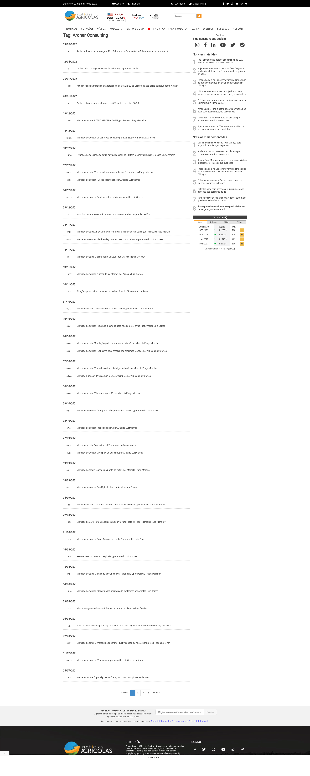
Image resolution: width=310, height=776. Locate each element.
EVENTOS (208, 28)
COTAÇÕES (87, 28)
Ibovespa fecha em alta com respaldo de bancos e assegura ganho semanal (222, 208)
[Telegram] (245, 3)
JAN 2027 (203, 239)
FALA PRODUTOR (178, 28)
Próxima (156, 693)
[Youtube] (236, 3)
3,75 (233, 235)
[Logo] (81, 16)
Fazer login (179, 3)
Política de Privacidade (199, 721)
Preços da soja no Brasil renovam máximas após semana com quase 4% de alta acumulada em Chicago (222, 83)
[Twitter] (227, 3)
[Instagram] (231, 3)
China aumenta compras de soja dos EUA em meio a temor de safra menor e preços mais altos (222, 93)
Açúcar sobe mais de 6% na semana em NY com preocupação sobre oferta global (221, 128)
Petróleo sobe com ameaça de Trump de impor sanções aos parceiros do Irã (221, 190)
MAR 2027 (203, 244)
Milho (226, 222)
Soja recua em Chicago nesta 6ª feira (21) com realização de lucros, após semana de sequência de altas (222, 71)
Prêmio (213, 222)
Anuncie (135, 3)
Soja (200, 222)
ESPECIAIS (223, 28)
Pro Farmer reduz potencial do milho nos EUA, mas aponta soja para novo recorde (220, 61)
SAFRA (195, 28)
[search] (199, 16)
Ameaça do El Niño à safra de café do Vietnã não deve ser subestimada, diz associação (222, 110)
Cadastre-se (199, 3)
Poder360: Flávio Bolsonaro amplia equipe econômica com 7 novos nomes (219, 119)
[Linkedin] (213, 45)
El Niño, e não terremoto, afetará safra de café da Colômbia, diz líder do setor (222, 101)
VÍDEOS (101, 28)
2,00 (233, 244)
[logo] (91, 748)
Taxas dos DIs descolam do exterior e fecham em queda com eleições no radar (222, 199)
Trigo (239, 222)
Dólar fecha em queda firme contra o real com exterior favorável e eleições (220, 182)
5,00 (233, 230)
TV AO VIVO (158, 28)
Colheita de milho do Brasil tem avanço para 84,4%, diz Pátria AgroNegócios (219, 144)
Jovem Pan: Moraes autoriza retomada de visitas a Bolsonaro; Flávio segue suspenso (222, 161)
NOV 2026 (203, 235)
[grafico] (242, 230)
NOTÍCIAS (71, 28)
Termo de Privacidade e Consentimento (168, 721)
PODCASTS (115, 28)
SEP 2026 (204, 230)
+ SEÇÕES (238, 28)
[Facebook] (222, 3)
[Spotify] (242, 45)
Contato (119, 3)
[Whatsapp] (241, 3)
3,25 (233, 239)
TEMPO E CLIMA (135, 28)
